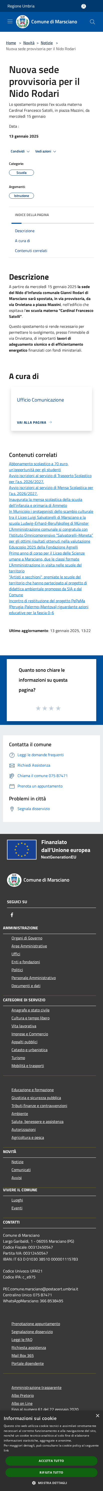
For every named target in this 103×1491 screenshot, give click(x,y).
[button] (51, 1482)
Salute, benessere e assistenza (38, 1121)
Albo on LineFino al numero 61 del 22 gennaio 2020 (45, 1406)
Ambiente (20, 1114)
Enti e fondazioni (26, 962)
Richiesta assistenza (29, 1347)
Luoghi (17, 1200)
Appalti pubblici (25, 1042)
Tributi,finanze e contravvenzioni (39, 1106)
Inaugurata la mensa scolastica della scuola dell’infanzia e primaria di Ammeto (45, 502)
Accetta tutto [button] (51, 1461)
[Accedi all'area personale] (83, 6)
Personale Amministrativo (34, 978)
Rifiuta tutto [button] (51, 1472)
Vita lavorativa (24, 1026)
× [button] (97, 1416)
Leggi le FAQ (22, 1339)
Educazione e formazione (33, 1090)
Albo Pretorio (23, 1395)
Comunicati (21, 1170)
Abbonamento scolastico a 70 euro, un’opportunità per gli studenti (38, 467)
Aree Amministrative (29, 946)
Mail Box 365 (23, 1355)
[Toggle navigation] (10, 21)
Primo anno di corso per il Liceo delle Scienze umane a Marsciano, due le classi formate (47, 556)
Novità (28, 43)
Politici (17, 970)
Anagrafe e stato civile (31, 1010)
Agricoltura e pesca (28, 1137)
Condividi (18, 151)
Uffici (16, 954)
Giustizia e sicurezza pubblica (36, 1098)
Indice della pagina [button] (32, 214)
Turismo (18, 1058)
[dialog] (51, 1451)
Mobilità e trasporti (28, 1066)
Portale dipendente (28, 1363)
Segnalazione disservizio (32, 1332)
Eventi (17, 1208)
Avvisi (17, 1178)
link (6, 1450)
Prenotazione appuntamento (36, 1324)
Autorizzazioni (24, 1129)
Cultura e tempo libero (31, 1018)
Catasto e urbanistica (30, 1050)
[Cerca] (93, 22)
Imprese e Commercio (30, 1034)
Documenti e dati (26, 986)
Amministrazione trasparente (37, 1387)
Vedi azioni (43, 151)
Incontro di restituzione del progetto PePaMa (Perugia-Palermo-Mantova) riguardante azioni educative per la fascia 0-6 (48, 607)
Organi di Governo (27, 938)
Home (11, 43)
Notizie (47, 43)
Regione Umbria (21, 6)
